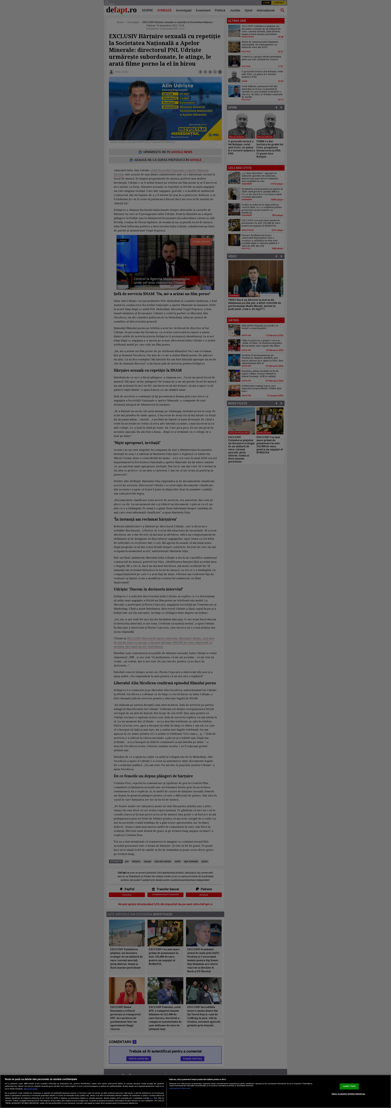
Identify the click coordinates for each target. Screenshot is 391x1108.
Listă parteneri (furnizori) (179, 1088)
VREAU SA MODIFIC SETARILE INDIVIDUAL (348, 1094)
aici (151, 1098)
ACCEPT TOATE (349, 1086)
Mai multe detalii (30, 1089)
